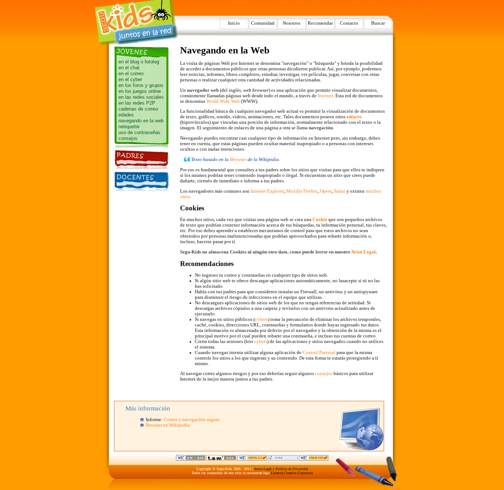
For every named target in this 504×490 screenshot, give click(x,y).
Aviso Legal (363, 252)
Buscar (378, 23)
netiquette (128, 126)
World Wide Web (223, 101)
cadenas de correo (138, 109)
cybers (261, 319)
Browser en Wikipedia (168, 425)
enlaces (354, 116)
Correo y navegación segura (192, 419)
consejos (128, 138)
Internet (325, 95)
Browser (238, 159)
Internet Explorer (267, 191)
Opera (326, 191)
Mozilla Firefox (302, 191)
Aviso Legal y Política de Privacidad (281, 469)
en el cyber (130, 79)
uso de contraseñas (139, 132)
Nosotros (291, 23)
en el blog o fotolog (138, 61)
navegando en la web (140, 120)
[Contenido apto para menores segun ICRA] (283, 459)
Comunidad (263, 23)
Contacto (349, 23)
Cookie (320, 219)
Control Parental (319, 352)
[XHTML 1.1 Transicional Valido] (252, 459)
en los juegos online (139, 91)
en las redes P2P (136, 103)
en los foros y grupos (140, 85)
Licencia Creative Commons (292, 473)
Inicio (234, 23)
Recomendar (320, 23)
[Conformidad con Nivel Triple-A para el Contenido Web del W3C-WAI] (191, 459)
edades (126, 115)
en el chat (128, 67)
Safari (339, 191)
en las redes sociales (141, 97)
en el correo (131, 73)
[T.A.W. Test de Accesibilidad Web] (222, 459)
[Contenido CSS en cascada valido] (313, 459)
